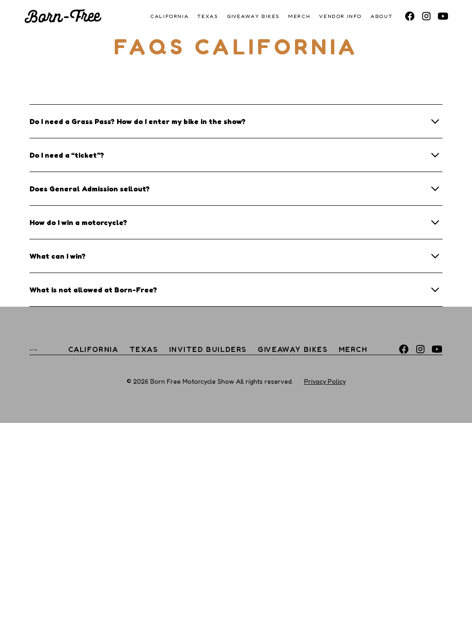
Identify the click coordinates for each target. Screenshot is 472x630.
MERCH (353, 349)
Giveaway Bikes (253, 16)
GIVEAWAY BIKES (292, 349)
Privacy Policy (325, 381)
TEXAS (144, 349)
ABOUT (381, 16)
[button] (169, 16)
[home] (63, 16)
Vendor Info (340, 16)
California (93, 349)
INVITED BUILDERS (208, 349)
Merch (299, 16)
